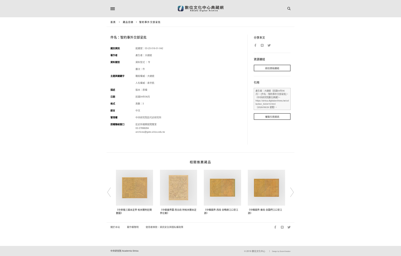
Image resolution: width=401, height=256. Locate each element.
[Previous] (112, 192)
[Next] (289, 192)
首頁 (113, 22)
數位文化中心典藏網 (200, 9)
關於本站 (115, 227)
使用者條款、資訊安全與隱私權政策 (164, 227)
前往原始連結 (272, 68)
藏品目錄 (128, 22)
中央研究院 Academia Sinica (124, 250)
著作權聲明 (133, 227)
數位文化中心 (258, 251)
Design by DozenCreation (281, 251)
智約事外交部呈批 (150, 22)
